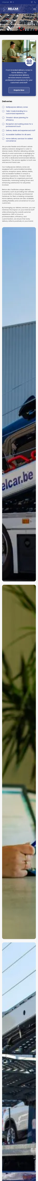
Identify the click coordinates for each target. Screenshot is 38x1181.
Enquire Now (19, 90)
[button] (12, 2)
